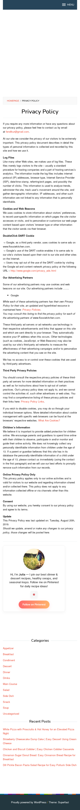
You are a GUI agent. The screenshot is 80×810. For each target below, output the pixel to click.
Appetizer (8, 648)
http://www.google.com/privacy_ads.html (33, 270)
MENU (70, 5)
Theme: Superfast (59, 802)
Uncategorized (11, 713)
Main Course (10, 684)
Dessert (7, 666)
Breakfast (8, 654)
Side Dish (8, 696)
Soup (6, 707)
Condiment (9, 660)
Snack (6, 702)
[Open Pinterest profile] (34, 594)
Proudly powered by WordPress (28, 802)
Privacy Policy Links (32, 401)
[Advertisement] (40, 53)
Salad (6, 690)
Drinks (6, 678)
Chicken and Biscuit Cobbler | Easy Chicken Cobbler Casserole (38, 749)
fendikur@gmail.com (17, 131)
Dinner (6, 672)
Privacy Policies (31, 309)
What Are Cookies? (49, 420)
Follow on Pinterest (34, 604)
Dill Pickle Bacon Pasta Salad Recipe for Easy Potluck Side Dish (40, 765)
